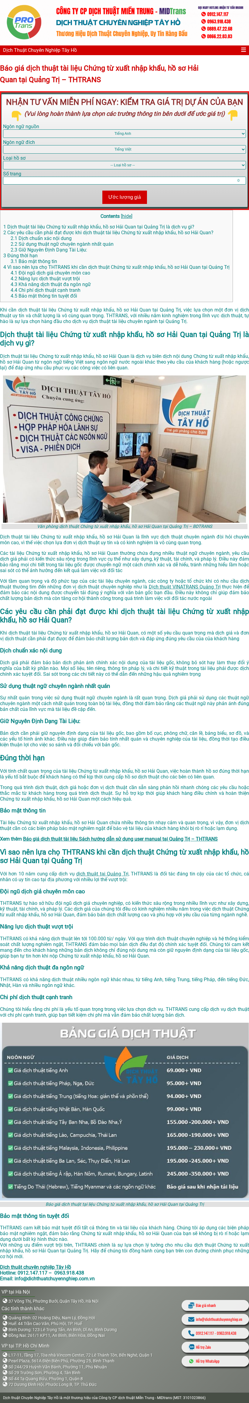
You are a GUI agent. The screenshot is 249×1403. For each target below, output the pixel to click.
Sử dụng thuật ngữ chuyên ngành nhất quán (62, 244)
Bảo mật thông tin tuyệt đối (44, 296)
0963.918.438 (226, 1333)
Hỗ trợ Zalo (203, 1347)
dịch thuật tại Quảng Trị (102, 874)
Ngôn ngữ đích (19, 142)
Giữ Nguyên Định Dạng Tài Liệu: (49, 250)
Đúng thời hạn (20, 255)
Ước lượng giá (124, 197)
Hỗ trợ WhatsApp (208, 1361)
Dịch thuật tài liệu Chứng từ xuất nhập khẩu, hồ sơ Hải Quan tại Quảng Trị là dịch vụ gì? (98, 227)
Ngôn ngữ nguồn (21, 126)
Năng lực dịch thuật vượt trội (45, 279)
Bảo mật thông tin (34, 261)
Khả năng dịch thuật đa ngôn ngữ (51, 284)
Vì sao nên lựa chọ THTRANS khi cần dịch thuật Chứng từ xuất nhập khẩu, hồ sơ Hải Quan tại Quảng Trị (116, 267)
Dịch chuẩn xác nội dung (41, 238)
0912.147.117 (205, 1333)
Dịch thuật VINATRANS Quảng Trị (185, 587)
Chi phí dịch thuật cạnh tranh (45, 290)
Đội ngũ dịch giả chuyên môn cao (50, 273)
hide (126, 216)
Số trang (12, 174)
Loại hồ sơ (14, 158)
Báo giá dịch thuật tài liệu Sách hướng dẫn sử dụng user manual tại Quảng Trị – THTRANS (120, 839)
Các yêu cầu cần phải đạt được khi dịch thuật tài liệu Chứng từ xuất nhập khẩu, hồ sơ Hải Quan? (108, 232)
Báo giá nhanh (206, 1305)
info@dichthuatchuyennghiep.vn (219, 1319)
